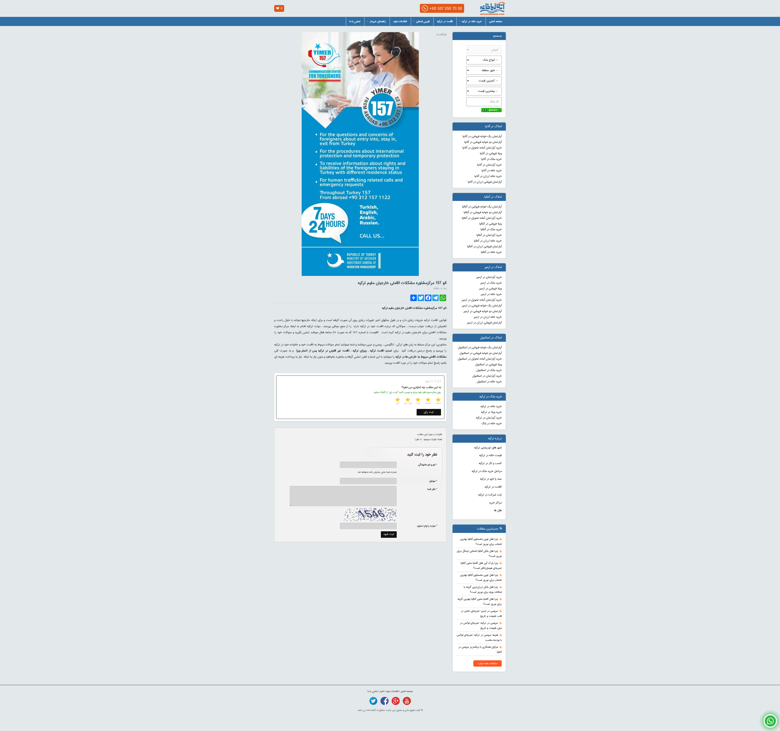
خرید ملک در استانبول (489, 370)
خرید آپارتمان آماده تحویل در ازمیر (482, 300)
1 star (438, 400)
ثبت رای (429, 412)
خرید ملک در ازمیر (491, 283)
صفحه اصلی (495, 21)
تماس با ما (355, 21)
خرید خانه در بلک (492, 423)
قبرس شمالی (423, 21)
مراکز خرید (495, 502)
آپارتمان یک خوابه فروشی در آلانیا (482, 136)
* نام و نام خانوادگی (425, 465)
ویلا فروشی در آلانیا (491, 153)
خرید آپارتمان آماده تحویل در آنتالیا (482, 218)
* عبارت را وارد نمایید (427, 526)
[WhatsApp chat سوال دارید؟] (770, 723)
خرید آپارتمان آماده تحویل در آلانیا (482, 148)
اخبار (381, 691)
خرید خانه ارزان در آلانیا (488, 176)
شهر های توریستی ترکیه (488, 447)
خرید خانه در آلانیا (492, 170)
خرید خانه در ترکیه (472, 21)
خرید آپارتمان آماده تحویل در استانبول (480, 359)
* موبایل (431, 481)
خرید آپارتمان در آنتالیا (489, 235)
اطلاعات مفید (400, 21)
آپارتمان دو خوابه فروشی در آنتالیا (483, 212)
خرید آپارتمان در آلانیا (489, 165)
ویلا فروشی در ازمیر (490, 288)
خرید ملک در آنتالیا (491, 229)
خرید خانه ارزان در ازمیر (488, 317)
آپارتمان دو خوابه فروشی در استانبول (480, 353)
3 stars (418, 400)
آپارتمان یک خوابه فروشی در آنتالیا (482, 206)
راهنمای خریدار (377, 21)
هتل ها (498, 510)
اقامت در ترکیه (445, 21)
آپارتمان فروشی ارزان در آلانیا (485, 182)
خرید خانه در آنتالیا (491, 252)
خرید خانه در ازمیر (491, 294)
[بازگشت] (441, 34)
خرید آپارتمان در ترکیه (489, 418)
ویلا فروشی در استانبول (488, 364)
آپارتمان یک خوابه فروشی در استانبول (480, 347)
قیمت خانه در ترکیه (490, 455)
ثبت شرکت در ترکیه (490, 495)
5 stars (397, 400)
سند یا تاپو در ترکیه (491, 479)
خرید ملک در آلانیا (491, 159)
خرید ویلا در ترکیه (491, 412)
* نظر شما (430, 489)
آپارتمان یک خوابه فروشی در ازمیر (482, 305)
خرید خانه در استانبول (489, 381)
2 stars (428, 400)
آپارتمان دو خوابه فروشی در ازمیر (483, 311)
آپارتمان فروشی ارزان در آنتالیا (484, 246)
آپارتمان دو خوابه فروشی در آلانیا (483, 142)
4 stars (407, 400)
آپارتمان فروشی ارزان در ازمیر (484, 322)
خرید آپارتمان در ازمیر (489, 277)
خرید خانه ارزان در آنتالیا (488, 241)
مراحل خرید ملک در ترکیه (487, 471)
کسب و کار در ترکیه (490, 463)
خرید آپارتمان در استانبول (487, 376)
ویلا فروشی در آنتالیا (490, 224)
